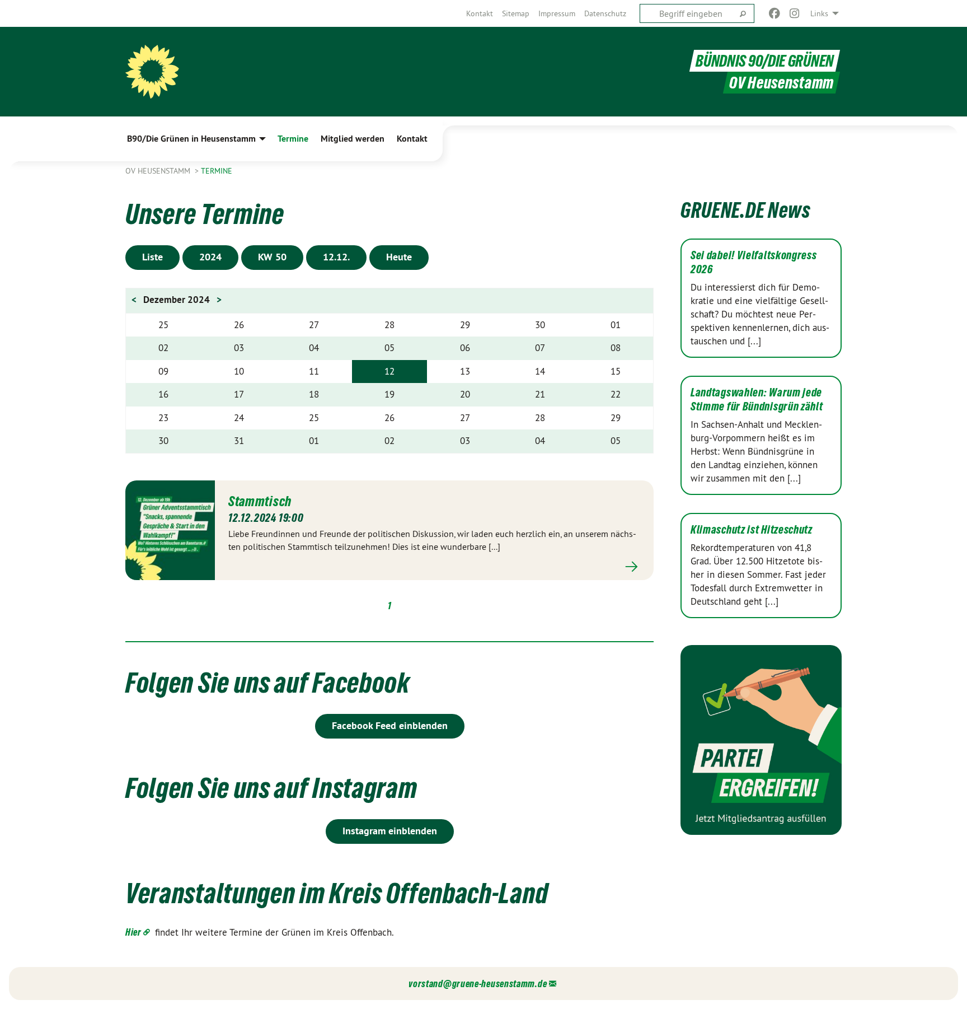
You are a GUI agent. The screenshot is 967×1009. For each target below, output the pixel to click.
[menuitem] (479, 13)
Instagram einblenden (389, 830)
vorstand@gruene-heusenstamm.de (478, 983)
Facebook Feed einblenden (390, 725)
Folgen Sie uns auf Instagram (271, 788)
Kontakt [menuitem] (412, 138)
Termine (216, 171)
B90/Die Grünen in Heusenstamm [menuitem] (191, 138)
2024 (210, 256)
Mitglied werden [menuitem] (352, 138)
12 (389, 371)
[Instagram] (795, 13)
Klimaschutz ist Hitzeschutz (752, 529)
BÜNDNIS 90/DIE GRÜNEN (765, 61)
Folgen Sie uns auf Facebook (267, 682)
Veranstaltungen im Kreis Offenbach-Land (336, 893)
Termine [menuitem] (293, 138)
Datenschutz (605, 13)
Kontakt (479, 13)
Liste (152, 256)
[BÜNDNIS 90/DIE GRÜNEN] (152, 72)
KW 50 (272, 256)
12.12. (336, 256)
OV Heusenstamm (159, 171)
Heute (399, 256)
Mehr (434, 566)
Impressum (556, 13)
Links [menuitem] (819, 13)
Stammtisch (260, 501)
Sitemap (515, 13)
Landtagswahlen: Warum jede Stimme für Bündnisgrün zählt (757, 399)
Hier (133, 932)
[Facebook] (774, 13)
